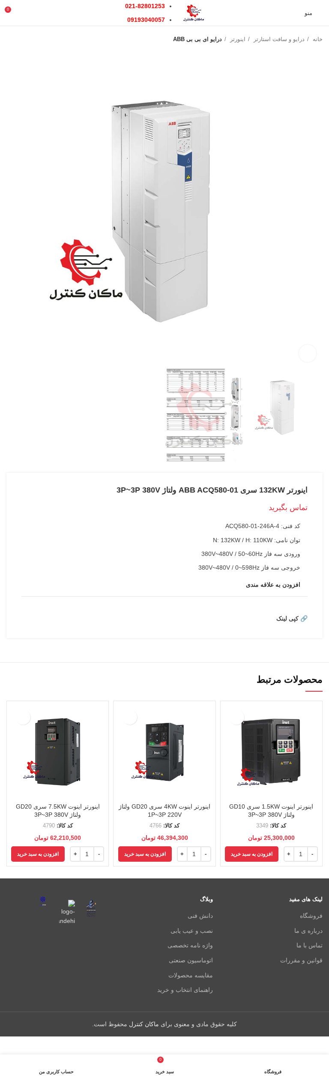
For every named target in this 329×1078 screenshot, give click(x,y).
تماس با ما (309, 945)
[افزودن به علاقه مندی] (236, 717)
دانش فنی (200, 915)
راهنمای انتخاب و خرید (185, 989)
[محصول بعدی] (10, 39)
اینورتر (236, 39)
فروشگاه (311, 915)
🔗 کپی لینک (292, 618)
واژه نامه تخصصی (190, 945)
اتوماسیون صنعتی (191, 960)
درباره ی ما (308, 930)
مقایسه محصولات (190, 975)
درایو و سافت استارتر (278, 39)
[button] (251, 854)
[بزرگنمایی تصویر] (307, 353)
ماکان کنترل (144, 1024)
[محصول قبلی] (28, 39)
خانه (317, 39)
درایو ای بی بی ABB (197, 39)
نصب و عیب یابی (191, 930)
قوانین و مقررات (301, 960)
